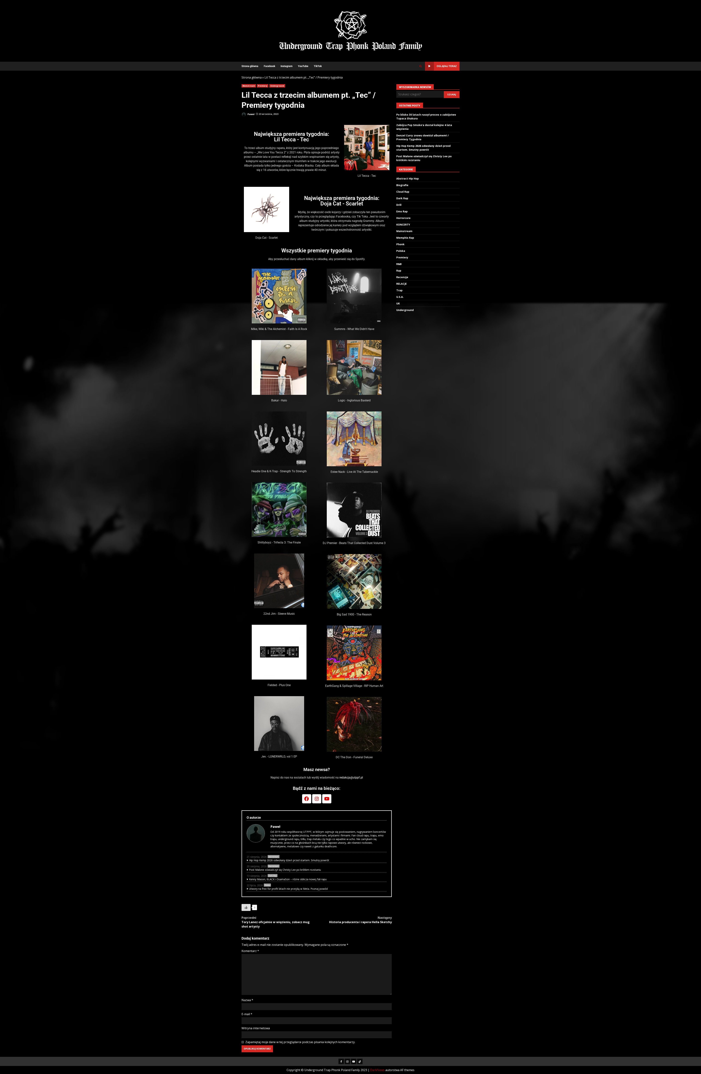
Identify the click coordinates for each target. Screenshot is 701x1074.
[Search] (420, 66)
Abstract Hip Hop (407, 178)
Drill (398, 205)
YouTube (303, 66)
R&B (399, 264)
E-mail (247, 1014)
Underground (277, 86)
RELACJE (401, 283)
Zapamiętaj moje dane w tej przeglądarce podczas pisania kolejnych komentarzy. (300, 1042)
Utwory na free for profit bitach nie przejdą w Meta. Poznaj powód (288, 888)
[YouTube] (353, 1061)
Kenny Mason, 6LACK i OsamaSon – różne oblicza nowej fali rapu (288, 879)
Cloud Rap (402, 191)
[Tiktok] (360, 1061)
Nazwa (247, 1000)
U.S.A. (400, 297)
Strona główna (250, 66)
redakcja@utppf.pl (351, 777)
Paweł (250, 114)
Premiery (262, 86)
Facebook (269, 66)
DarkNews (377, 1070)
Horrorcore (403, 218)
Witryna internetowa (256, 1028)
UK (398, 303)
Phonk (400, 244)
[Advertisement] (395, 30)
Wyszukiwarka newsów (415, 87)
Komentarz (250, 951)
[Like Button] (246, 907)
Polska (267, 885)
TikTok (318, 66)
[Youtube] (326, 798)
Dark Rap (273, 875)
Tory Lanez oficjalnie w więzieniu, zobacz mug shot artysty (276, 922)
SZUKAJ (451, 94)
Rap (398, 270)
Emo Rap (402, 211)
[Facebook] (306, 798)
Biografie (402, 185)
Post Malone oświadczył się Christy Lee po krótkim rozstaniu (285, 869)
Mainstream (249, 86)
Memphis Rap (405, 237)
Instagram (286, 66)
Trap (399, 290)
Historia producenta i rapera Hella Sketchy (360, 920)
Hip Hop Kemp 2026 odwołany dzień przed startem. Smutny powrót (289, 860)
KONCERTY (403, 224)
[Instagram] (316, 798)
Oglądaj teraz (447, 66)
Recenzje (402, 277)
